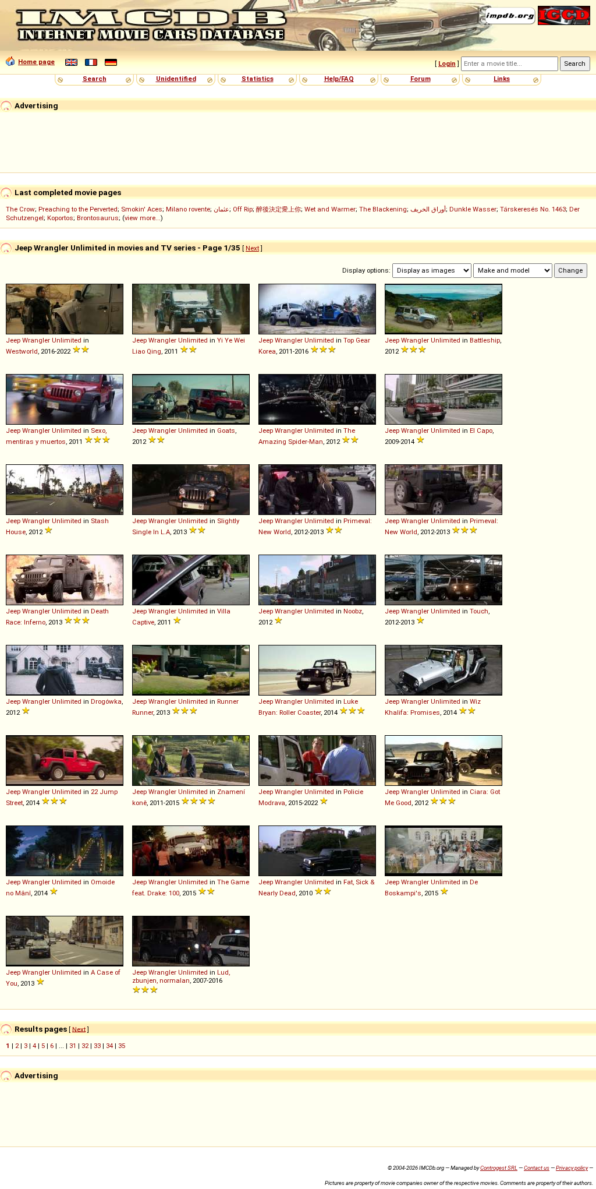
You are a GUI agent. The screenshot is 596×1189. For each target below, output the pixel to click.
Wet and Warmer (330, 209)
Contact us (536, 1168)
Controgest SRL (498, 1168)
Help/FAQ (339, 79)
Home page (36, 62)
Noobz (352, 611)
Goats (226, 430)
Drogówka (106, 701)
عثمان (221, 209)
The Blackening (383, 209)
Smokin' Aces (141, 209)
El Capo (481, 430)
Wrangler (36, 340)
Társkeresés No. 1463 (533, 209)
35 (121, 1046)
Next (252, 248)
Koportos (60, 218)
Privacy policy (572, 1168)
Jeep (13, 340)
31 (72, 1046)
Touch (479, 611)
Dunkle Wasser (472, 209)
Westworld (22, 351)
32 (84, 1046)
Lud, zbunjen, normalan (181, 976)
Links (502, 79)
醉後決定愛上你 (278, 209)
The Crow (20, 209)
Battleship (485, 340)
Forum (420, 79)
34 (109, 1046)
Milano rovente (188, 209)
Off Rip (243, 209)
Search (95, 79)
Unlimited (66, 340)
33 (97, 1046)
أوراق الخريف (428, 209)
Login (447, 63)
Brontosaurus (98, 218)
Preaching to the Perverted (78, 209)
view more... (143, 218)
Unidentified (176, 79)
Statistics (258, 79)
